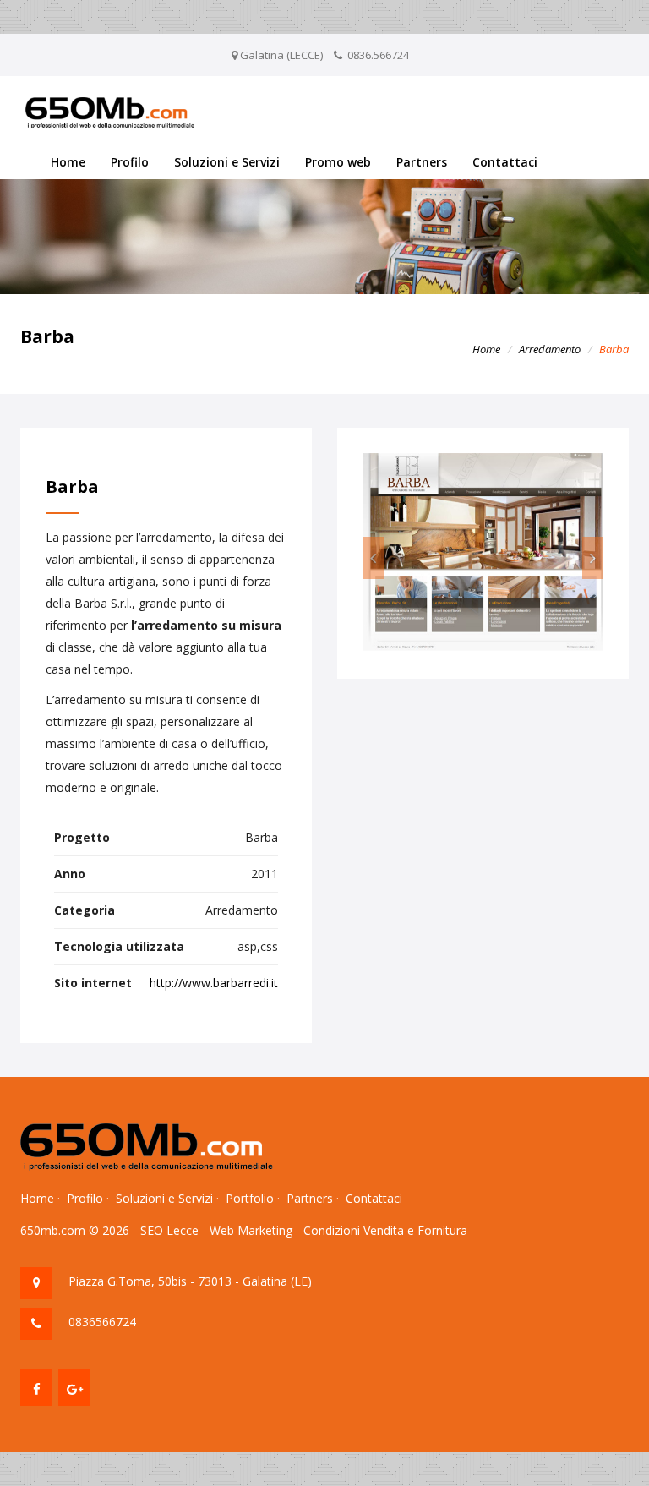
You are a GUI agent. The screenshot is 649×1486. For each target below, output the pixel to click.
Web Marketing (251, 1230)
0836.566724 (378, 55)
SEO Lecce (169, 1230)
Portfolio (250, 1198)
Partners (421, 162)
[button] (373, 558)
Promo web (338, 162)
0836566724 (102, 1322)
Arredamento (550, 349)
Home (68, 162)
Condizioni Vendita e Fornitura (385, 1230)
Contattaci (504, 162)
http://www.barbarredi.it (214, 983)
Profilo (130, 162)
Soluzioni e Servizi (227, 162)
